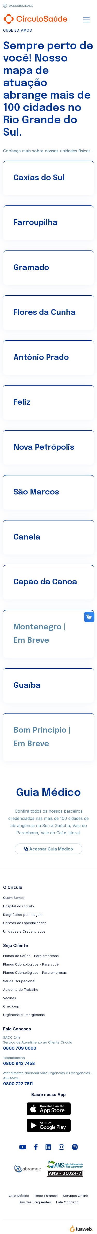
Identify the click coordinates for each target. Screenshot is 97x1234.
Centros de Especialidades (25, 923)
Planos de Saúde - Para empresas (31, 956)
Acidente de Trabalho (20, 989)
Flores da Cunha (44, 313)
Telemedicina (19, 1061)
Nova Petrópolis (43, 447)
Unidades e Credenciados (24, 931)
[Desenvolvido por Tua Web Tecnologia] (81, 1229)
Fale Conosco (67, 1202)
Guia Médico (19, 1196)
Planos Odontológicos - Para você (31, 964)
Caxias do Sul (39, 178)
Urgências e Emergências (24, 1015)
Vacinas (9, 998)
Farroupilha (35, 223)
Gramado (31, 268)
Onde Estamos (46, 1196)
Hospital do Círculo (18, 906)
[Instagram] (61, 1147)
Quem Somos (14, 898)
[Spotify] (74, 1147)
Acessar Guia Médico (50, 848)
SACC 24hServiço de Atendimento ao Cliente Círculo (37, 1043)
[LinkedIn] (48, 1147)
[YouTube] (23, 1147)
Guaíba (27, 686)
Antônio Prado (41, 358)
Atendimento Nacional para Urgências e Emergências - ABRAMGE (48, 1078)
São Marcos (36, 492)
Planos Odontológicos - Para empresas (35, 972)
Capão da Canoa (45, 582)
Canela (26, 537)
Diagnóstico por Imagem (22, 915)
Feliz (21, 402)
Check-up (11, 1006)
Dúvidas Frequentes (35, 1202)
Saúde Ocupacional (19, 981)
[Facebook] (35, 1147)
